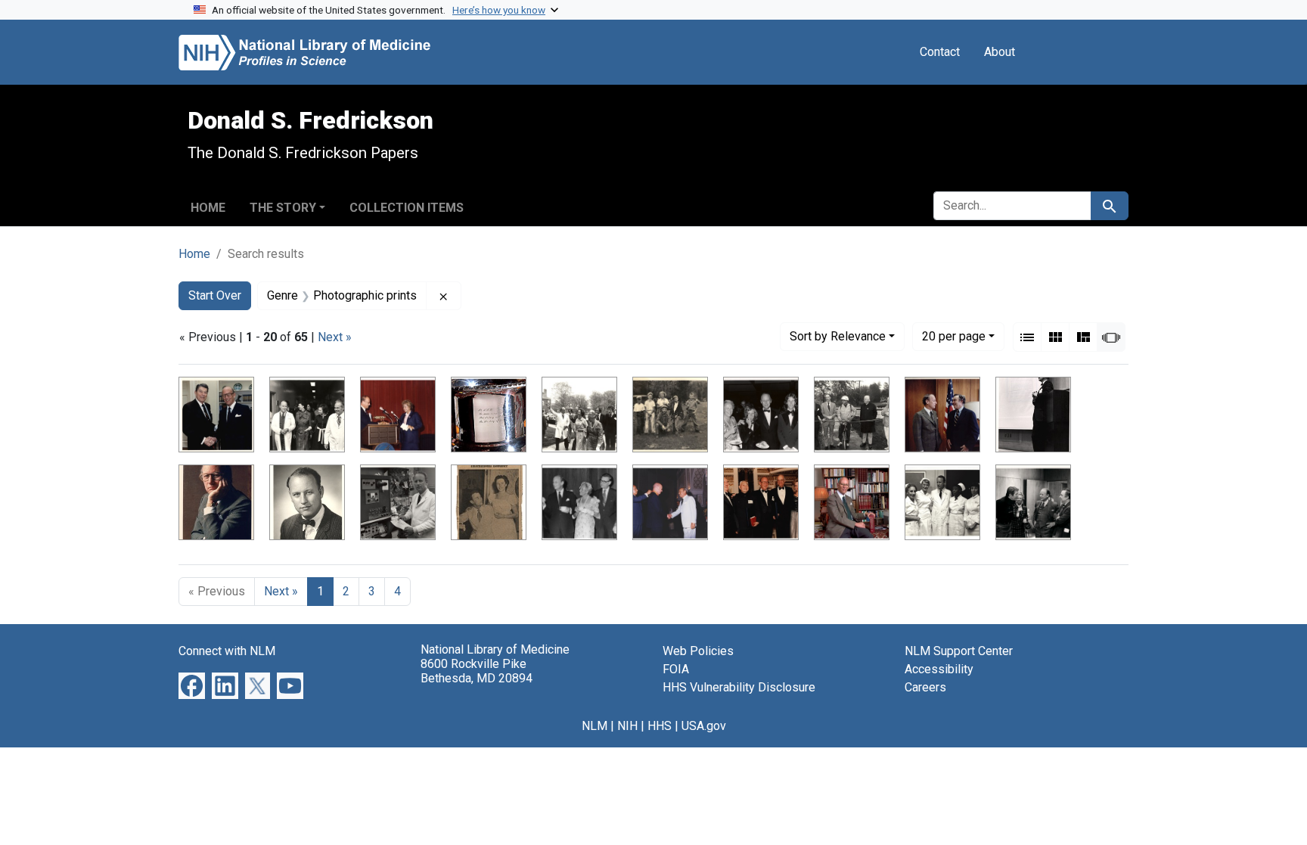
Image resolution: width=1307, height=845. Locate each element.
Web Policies (698, 651)
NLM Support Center (959, 651)
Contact (940, 52)
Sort (838, 336)
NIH (627, 726)
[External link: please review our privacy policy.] (192, 685)
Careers (925, 687)
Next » (335, 337)
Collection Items (406, 207)
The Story (283, 207)
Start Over (214, 295)
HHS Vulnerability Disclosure (739, 687)
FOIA (676, 669)
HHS (659, 726)
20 (954, 335)
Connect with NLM (227, 651)
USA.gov (703, 726)
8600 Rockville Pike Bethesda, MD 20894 (476, 671)
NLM (594, 726)
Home (208, 207)
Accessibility (939, 669)
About (999, 52)
